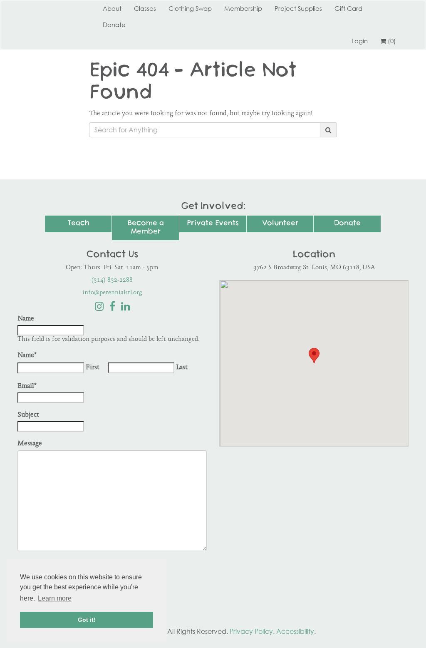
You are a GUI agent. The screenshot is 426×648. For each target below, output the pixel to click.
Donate (114, 24)
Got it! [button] (87, 619)
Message (29, 444)
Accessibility (295, 631)
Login (360, 41)
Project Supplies (298, 8)
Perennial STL (48, 8)
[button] (314, 356)
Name (25, 319)
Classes (145, 8)
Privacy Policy (251, 631)
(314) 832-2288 (112, 280)
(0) (392, 41)
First (92, 368)
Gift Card (348, 8)
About (112, 8)
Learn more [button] (55, 598)
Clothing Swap (190, 8)
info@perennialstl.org (112, 293)
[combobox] (205, 129)
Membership (243, 8)
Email (27, 386)
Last (182, 368)
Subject (28, 415)
